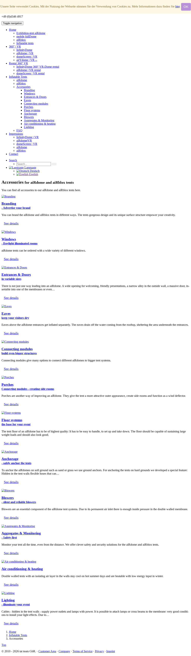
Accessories (23, 86)
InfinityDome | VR (27, 137)
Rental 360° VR (18, 63)
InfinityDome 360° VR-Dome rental (37, 66)
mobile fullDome (26, 36)
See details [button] (11, 223)
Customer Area (47, 651)
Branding (29, 90)
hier (177, 6)
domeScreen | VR (26, 56)
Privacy (99, 651)
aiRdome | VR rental (28, 70)
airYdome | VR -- (26, 60)
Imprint (110, 651)
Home (12, 29)
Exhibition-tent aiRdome (30, 33)
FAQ (19, 130)
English (33, 174)
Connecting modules (36, 103)
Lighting (29, 127)
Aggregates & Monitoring (39, 120)
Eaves (27, 100)
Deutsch (34, 170)
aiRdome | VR (24, 53)
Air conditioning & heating (40, 123)
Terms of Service (83, 651)
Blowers (29, 117)
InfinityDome (24, 49)
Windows (29, 93)
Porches (28, 107)
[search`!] (54, 164)
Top (3, 644)
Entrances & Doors (35, 96)
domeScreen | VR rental (30, 73)
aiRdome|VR (24, 140)
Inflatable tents (25, 43)
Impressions (16, 133)
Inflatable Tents (18, 76)
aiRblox (21, 39)
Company (64, 651)
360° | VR (15, 46)
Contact (13, 154)
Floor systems (32, 110)
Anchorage (30, 113)
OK (186, 7)
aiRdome (21, 80)
